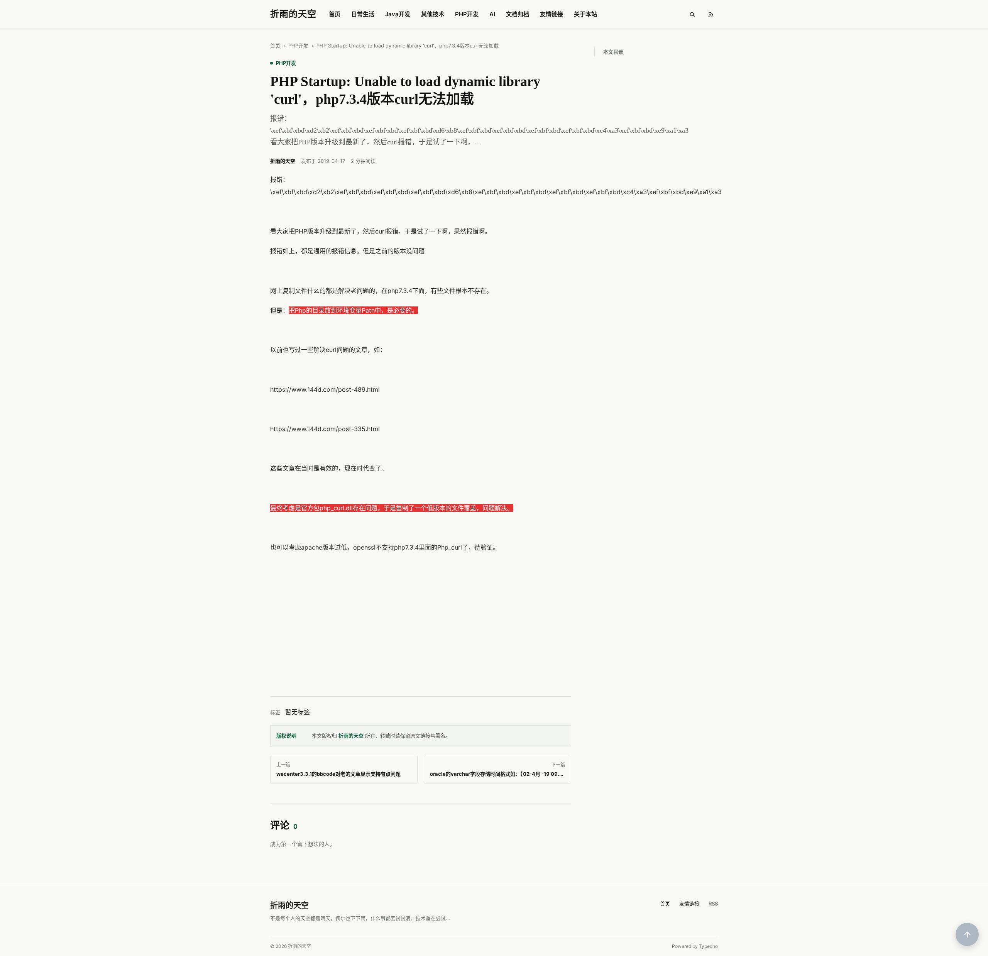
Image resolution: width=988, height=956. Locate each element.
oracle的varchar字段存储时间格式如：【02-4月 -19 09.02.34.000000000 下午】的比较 (534, 774)
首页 (334, 14)
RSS (713, 903)
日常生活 (362, 14)
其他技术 (432, 14)
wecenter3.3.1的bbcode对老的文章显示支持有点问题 (338, 774)
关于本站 (585, 14)
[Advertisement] (420, 630)
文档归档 (517, 14)
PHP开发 (467, 14)
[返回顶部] (967, 934)
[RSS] (710, 14)
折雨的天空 (351, 736)
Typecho (708, 946)
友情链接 (551, 14)
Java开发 (397, 14)
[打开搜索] (692, 14)
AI (492, 14)
